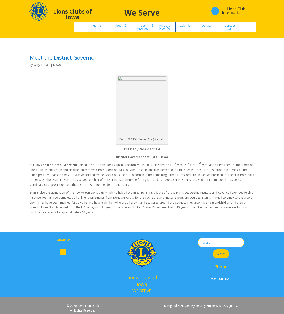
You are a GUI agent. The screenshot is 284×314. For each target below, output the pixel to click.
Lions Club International (234, 10)
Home (97, 25)
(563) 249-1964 (221, 279)
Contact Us (230, 27)
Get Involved (142, 27)
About (119, 25)
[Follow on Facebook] (63, 252)
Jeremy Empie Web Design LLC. (217, 306)
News (57, 65)
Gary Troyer (42, 65)
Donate (206, 25)
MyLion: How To (164, 27)
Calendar (186, 25)
